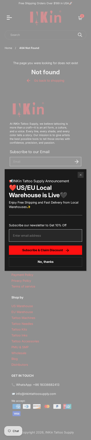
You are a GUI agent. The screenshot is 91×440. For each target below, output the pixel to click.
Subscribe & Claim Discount (42, 250)
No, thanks (46, 261)
